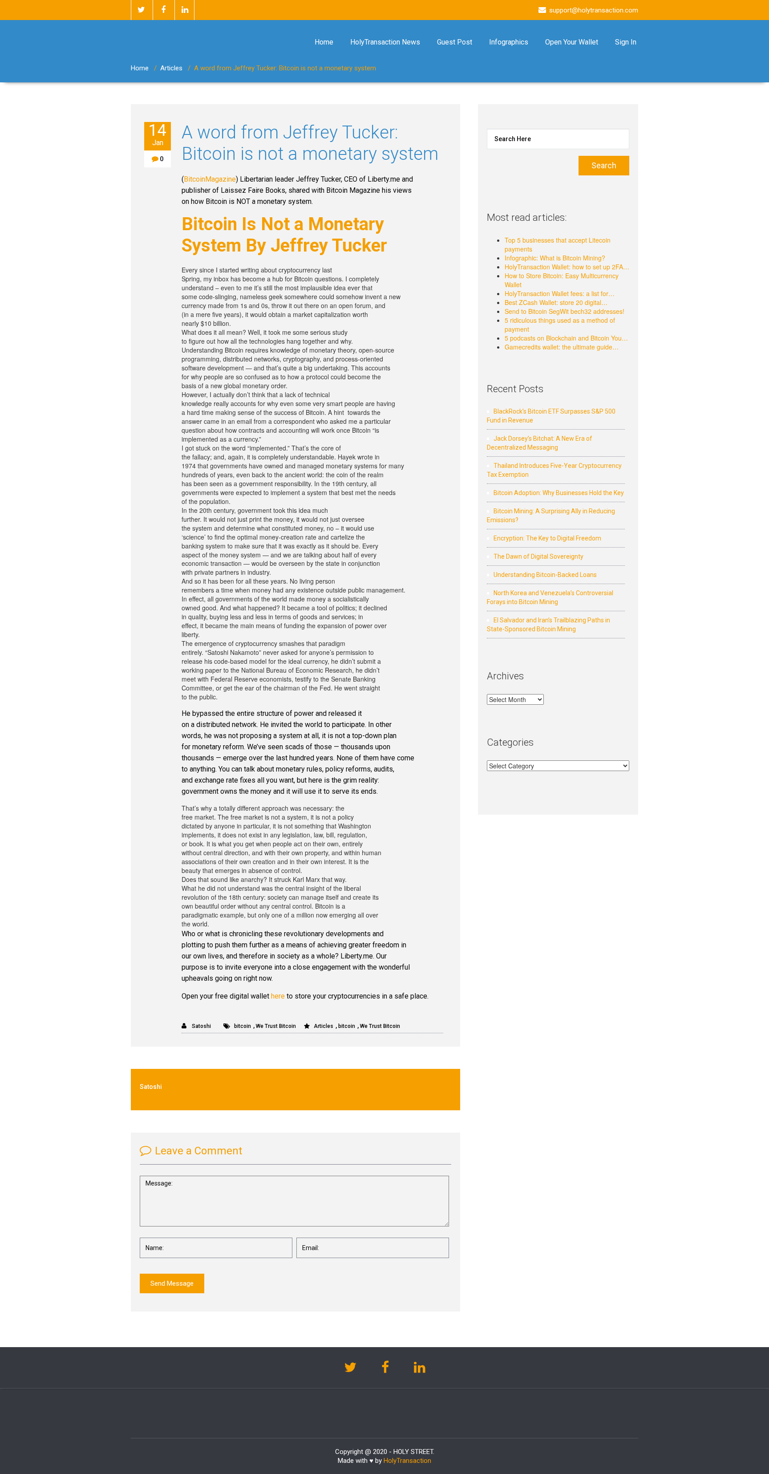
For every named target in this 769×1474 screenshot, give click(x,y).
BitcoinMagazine (210, 179)
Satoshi (200, 1026)
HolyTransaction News (385, 42)
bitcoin (242, 1026)
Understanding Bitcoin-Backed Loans (545, 574)
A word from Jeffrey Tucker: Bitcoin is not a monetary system (310, 143)
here (278, 996)
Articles (171, 68)
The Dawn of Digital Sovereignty (538, 556)
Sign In (625, 42)
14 (157, 134)
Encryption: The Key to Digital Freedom (547, 538)
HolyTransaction (407, 1461)
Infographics (508, 42)
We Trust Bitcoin (276, 1026)
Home (324, 42)
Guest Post (454, 42)
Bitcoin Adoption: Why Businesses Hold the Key (559, 492)
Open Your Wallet (571, 42)
